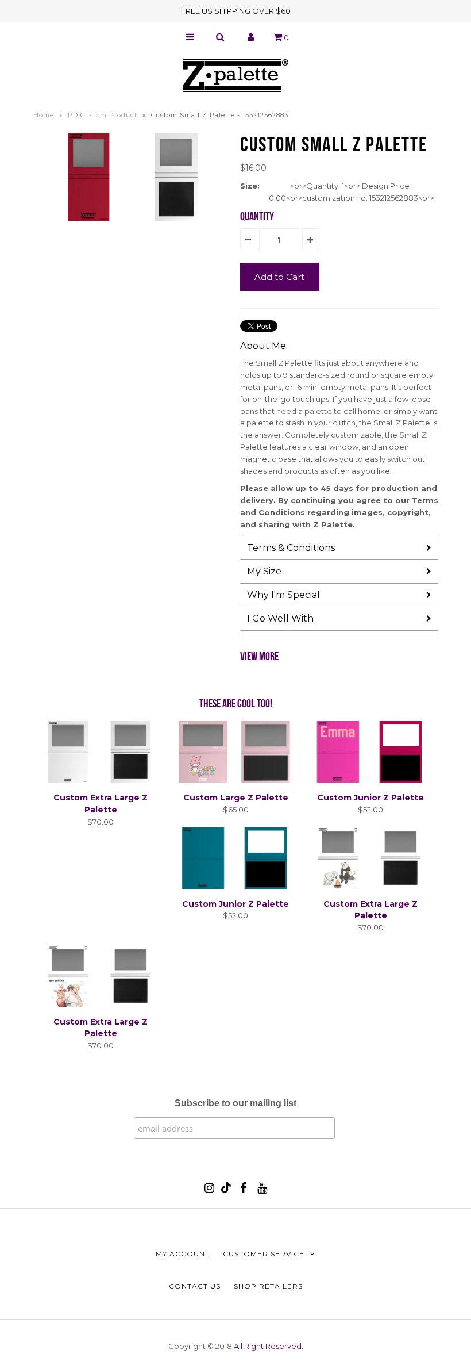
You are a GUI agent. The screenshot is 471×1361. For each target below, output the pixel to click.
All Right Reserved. (268, 1346)
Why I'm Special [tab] (283, 594)
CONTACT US (195, 1286)
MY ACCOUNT (183, 1253)
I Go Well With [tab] (280, 618)
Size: (250, 185)
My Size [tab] (264, 571)
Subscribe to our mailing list (235, 1103)
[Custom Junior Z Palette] (370, 779)
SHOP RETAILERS (268, 1286)
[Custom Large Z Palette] (235, 779)
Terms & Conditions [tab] (291, 547)
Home (43, 115)
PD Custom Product (102, 115)
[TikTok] (226, 1190)
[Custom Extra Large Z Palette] (100, 779)
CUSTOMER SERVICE (263, 1253)
